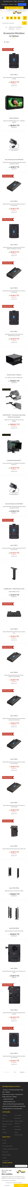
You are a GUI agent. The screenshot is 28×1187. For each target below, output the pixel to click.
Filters (7, 42)
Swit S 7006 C (14, 331)
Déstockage (17, 1129)
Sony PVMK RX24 (14, 928)
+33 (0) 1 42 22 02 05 (8, 1099)
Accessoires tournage (7, 1121)
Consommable (18, 1115)
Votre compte (7, 1162)
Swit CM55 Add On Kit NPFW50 (14, 503)
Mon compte (5, 1166)
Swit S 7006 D (14, 244)
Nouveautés (21, 1)
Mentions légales (6, 1154)
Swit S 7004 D (14, 715)
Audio (3, 1129)
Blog (15, 1)
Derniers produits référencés (19, 1122)
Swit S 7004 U (14, 288)
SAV (16, 4)
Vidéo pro (4, 1115)
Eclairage (4, 1132)
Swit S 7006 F (14, 545)
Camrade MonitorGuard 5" (14, 460)
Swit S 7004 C (14, 201)
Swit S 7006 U (14, 74)
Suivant (22, 1072)
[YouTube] (11, 18)
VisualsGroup (5, 1160)
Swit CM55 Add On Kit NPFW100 (14, 159)
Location (22, 4)
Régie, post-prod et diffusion (7, 1125)
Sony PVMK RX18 (14, 888)
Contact (11, 4)
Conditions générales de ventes (10, 1149)
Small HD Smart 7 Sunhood (14, 374)
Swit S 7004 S (14, 846)
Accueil (4, 1140)
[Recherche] (24, 23)
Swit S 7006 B (14, 1053)
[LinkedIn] (19, 18)
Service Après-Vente (7, 1146)
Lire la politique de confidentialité (9, 1180)
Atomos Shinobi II (14, 118)
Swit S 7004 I (14, 802)
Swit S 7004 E (14, 759)
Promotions (4, 4)
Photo (3, 1118)
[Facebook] (7, 18)
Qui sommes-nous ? (8, 1)
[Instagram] (15, 18)
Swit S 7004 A (14, 629)
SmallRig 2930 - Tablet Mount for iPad (14, 588)
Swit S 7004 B (14, 672)
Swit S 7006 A (14, 1010)
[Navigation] (25, 18)
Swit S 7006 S (14, 968)
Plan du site (5, 1152)
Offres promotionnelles (18, 1133)
